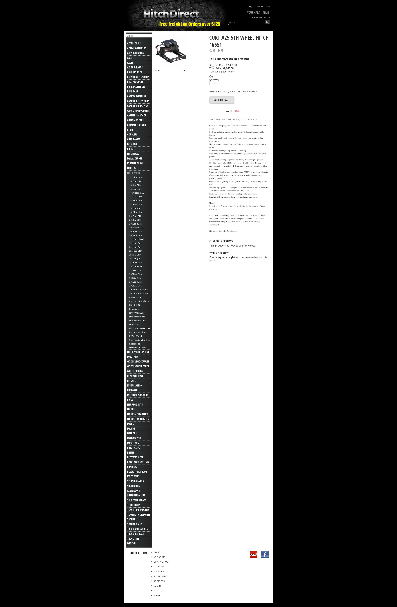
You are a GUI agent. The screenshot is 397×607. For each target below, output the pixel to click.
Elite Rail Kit (134, 305)
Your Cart (253, 13)
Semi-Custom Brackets (139, 339)
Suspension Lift (136, 495)
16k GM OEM (135, 185)
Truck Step (133, 538)
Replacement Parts (138, 332)
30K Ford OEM (135, 274)
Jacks (130, 400)
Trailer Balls (134, 524)
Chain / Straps (135, 120)
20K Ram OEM (135, 231)
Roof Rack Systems (138, 462)
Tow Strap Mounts (138, 510)
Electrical (133, 153)
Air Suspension (135, 53)
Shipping (159, 566)
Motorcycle (134, 438)
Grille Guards (135, 371)
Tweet (228, 111)
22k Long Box (135, 243)
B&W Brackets (136, 297)
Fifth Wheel (133, 173)
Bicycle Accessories (138, 77)
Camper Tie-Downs (137, 106)
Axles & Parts (135, 67)
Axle (129, 58)
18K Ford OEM (135, 204)
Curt (184, 70)
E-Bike (130, 149)
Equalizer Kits (135, 158)
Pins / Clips (133, 448)
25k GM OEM (135, 254)
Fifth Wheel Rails (137, 316)
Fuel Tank (132, 356)
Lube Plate (134, 324)
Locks (130, 424)
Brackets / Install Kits (139, 301)
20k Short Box (135, 235)
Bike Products (135, 82)
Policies (159, 571)
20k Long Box (135, 223)
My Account (254, 7)
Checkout (265, 7)
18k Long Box (135, 208)
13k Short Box (135, 177)
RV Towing (133, 476)
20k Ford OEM (135, 216)
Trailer (131, 519)
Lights (131, 409)
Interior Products (138, 395)
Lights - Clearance (137, 414)
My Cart (159, 590)
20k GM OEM (135, 219)
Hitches (131, 380)
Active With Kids (136, 48)
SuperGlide (134, 343)
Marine (131, 428)
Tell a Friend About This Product (229, 58)
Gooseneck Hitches (138, 366)
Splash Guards (135, 481)
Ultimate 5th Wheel (138, 347)
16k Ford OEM (135, 181)
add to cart (222, 100)
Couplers (132, 134)
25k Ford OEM (135, 250)
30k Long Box (135, 281)
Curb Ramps (133, 139)
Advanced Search (261, 17)
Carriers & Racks (136, 115)
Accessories (134, 43)
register (233, 257)
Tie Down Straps (136, 500)
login (221, 257)
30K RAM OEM (135, 285)
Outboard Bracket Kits (139, 328)
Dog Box (132, 144)
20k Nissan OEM (136, 227)
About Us (160, 557)
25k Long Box (135, 258)
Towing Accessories (138, 514)
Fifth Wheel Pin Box (138, 352)
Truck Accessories (137, 529)
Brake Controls (136, 86)
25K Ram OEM (135, 262)
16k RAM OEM (135, 196)
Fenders (131, 168)
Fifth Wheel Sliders (138, 320)
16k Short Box (135, 200)
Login (157, 585)
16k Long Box (135, 189)
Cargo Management (138, 110)
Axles (130, 62)
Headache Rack (135, 376)
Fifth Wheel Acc (136, 312)
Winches (131, 543)
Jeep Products (135, 404)
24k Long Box (135, 247)
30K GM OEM (135, 278)
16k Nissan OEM (136, 192)
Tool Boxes (133, 505)
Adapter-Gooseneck (138, 293)
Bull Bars (132, 91)
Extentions (134, 309)
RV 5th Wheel (135, 336)
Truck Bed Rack (135, 534)
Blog (157, 595)
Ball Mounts (134, 72)
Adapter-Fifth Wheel (138, 289)
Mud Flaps (133, 443)
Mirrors (132, 433)
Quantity (214, 79)
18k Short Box (135, 212)
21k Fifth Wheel (136, 239)
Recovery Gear (135, 457)
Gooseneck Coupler (138, 361)
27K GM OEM (135, 270)
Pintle (130, 452)
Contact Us (161, 561)
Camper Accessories (138, 101)
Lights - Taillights (138, 419)
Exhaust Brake (135, 163)
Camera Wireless (136, 96)
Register (159, 581)
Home (157, 552)
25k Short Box (136, 266)
